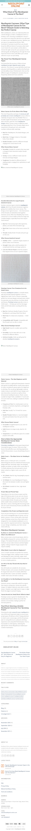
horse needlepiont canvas (19, 694)
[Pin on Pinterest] (19, 636)
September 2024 (5, 725)
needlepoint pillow (19, 696)
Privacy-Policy (5, 786)
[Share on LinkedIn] (22, 636)
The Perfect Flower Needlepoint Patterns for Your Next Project (23, 654)
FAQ (2, 783)
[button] (2, 5)
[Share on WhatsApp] (8, 636)
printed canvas (19, 698)
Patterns (3, 711)
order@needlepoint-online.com (9, 812)
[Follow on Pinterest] (13, 755)
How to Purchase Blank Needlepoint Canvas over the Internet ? (17, 772)
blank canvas (4, 691)
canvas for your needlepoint (20, 612)
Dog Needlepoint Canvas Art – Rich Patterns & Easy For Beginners (8, 654)
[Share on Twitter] (14, 636)
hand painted (9, 694)
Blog (15, 10)
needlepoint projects (13, 339)
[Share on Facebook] (11, 636)
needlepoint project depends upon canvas (13, 65)
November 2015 (5, 731)
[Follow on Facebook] (2, 755)
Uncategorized (5, 714)
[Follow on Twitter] (8, 755)
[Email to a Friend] (17, 636)
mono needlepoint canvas (7, 696)
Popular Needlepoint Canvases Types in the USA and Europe (17, 765)
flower (3, 694)
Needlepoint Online (15, 4)
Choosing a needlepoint (8, 445)
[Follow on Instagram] (5, 755)
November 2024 (5, 722)
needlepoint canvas (12, 292)
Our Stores (10, 826)
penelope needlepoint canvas (8, 698)
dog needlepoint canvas (21, 691)
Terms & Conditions (6, 792)
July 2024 (3, 728)
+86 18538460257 (5, 817)
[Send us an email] (10, 755)
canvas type (24, 641)
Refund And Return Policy (8, 789)
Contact (19, 826)
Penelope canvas (13, 302)
